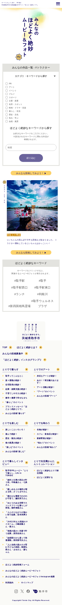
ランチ (20, 294)
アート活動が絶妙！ (46, 387)
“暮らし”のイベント (14, 402)
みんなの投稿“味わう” (47, 447)
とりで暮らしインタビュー (12, 462)
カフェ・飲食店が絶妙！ (48, 434)
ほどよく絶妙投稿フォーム (17, 565)
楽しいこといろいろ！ (15, 429)
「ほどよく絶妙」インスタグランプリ (22, 359)
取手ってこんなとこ (14, 376)
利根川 (43, 294)
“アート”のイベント (46, 391)
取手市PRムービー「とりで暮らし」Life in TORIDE (16, 473)
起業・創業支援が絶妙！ (16, 389)
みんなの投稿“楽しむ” (15, 451)
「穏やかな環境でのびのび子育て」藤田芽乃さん (16, 497)
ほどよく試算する (45, 477)
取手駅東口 (43, 287)
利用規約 (9, 583)
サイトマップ (27, 583)
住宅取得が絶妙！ (13, 385)
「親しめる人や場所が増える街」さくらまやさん (16, 490)
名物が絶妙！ (43, 429)
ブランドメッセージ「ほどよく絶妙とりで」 (16, 407)
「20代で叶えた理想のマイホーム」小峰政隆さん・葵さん (16, 524)
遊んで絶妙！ (11, 434)
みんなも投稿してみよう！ (30, 173)
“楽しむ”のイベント (14, 447)
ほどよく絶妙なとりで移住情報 (48, 471)
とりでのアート (42, 369)
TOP (4, 347)
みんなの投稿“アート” (47, 396)
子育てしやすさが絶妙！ (16, 393)
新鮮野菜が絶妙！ (45, 438)
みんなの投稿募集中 (12, 353)
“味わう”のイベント (46, 443)
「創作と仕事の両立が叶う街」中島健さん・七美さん (16, 482)
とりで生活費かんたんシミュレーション (44, 462)
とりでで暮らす (10, 369)
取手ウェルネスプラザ (43, 303)
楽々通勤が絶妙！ (13, 380)
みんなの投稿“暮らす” (15, 413)
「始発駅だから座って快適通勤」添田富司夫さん (16, 539)
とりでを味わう (42, 423)
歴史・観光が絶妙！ (14, 438)
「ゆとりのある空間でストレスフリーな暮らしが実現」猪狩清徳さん (16, 505)
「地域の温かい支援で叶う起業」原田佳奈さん (16, 532)
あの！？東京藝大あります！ (48, 381)
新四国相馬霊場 (20, 306)
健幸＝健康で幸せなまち (16, 398)
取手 (43, 280)
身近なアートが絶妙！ (47, 376)
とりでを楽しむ (10, 423)
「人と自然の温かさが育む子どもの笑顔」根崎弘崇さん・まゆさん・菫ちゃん (16, 548)
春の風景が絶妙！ (13, 443)
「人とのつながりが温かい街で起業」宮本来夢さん (16, 514)
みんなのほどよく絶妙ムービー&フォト (23, 571)
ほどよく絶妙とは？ (27, 347)
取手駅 (20, 280)
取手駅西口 (20, 287)
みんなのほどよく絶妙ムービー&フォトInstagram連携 (30, 576)
